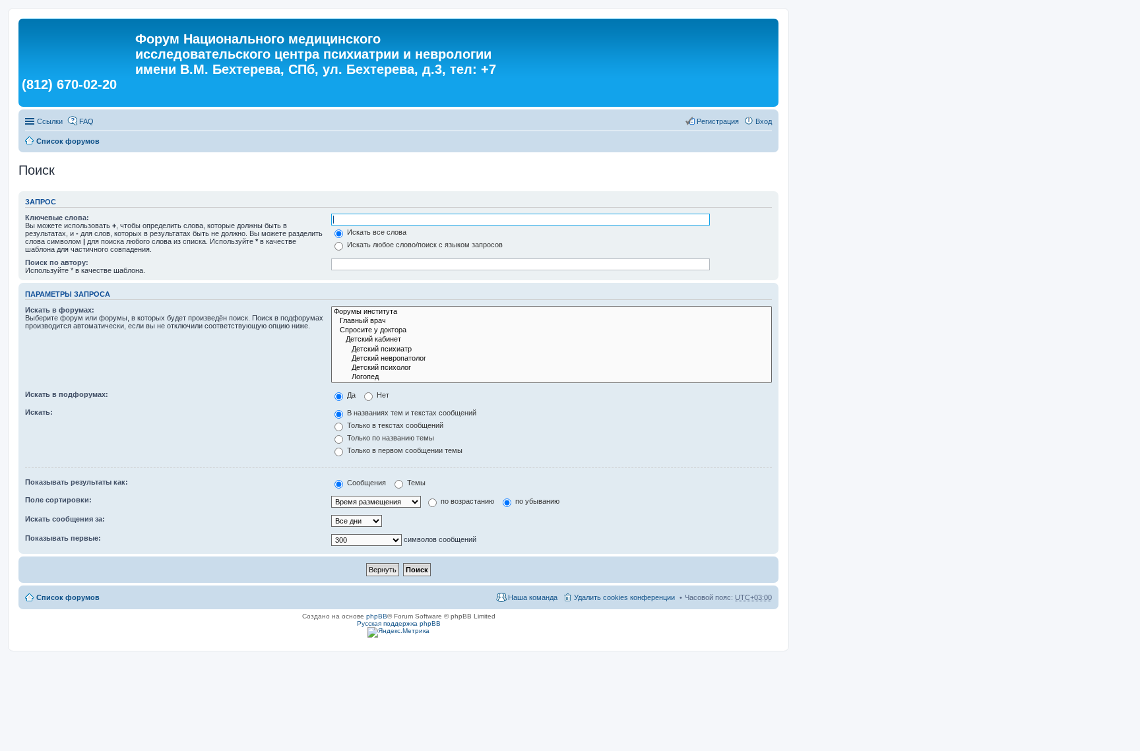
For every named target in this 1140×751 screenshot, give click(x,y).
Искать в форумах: (59, 310)
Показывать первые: (63, 538)
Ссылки (50, 121)
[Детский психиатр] (551, 349)
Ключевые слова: (57, 218)
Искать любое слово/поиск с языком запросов (424, 245)
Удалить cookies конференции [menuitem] (624, 597)
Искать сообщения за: (65, 519)
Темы (415, 483)
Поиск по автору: (56, 262)
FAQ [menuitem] (86, 121)
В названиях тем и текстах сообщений (410, 413)
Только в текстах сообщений (394, 425)
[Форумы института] (551, 311)
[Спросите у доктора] (551, 330)
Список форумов (68, 141)
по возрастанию (466, 501)
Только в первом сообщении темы (403, 450)
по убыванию (536, 501)
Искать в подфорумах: (66, 394)
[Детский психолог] (551, 368)
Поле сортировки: (58, 500)
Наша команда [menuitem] (532, 597)
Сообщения (365, 483)
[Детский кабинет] (551, 339)
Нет (382, 395)
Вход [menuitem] (763, 121)
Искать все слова (375, 232)
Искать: (39, 412)
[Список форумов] (78, 43)
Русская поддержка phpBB (399, 623)
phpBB (376, 616)
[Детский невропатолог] (551, 358)
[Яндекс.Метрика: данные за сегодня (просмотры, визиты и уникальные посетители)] (398, 632)
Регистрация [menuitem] (718, 121)
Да (350, 395)
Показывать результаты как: (76, 482)
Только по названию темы (389, 438)
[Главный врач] (551, 321)
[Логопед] (551, 377)
